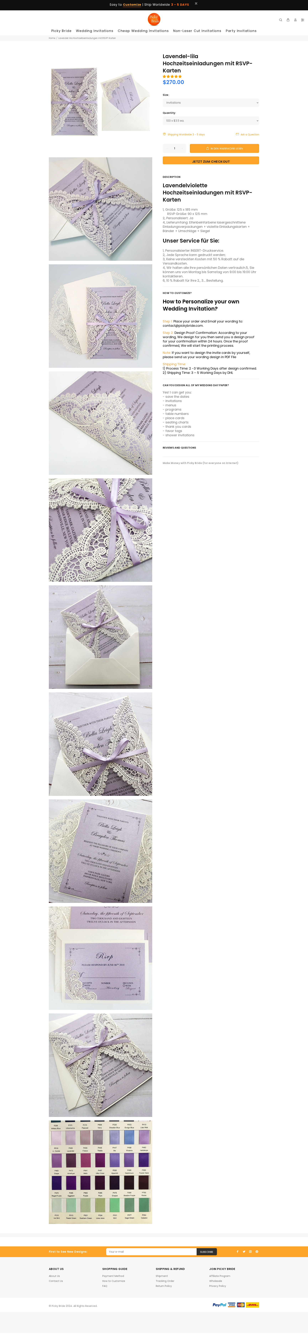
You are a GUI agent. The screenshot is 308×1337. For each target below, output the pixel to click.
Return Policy (164, 1286)
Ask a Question (250, 134)
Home (52, 38)
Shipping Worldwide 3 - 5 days (186, 134)
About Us (54, 1276)
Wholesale (215, 1281)
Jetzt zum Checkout (211, 161)
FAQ (104, 1286)
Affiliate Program (219, 1276)
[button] (173, 76)
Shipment (162, 1276)
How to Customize (113, 1281)
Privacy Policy (217, 1286)
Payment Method (113, 1276)
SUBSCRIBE (206, 1252)
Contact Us (56, 1281)
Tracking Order (165, 1281)
